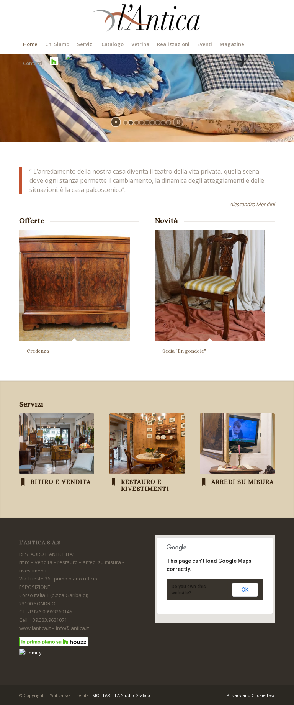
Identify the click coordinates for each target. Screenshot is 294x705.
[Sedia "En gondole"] (210, 285)
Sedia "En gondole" (184, 351)
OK (245, 590)
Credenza (38, 351)
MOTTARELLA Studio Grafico (121, 695)
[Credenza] (74, 285)
